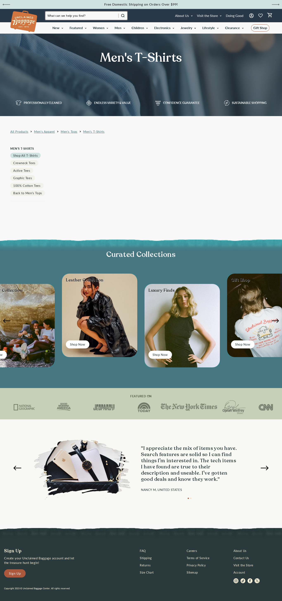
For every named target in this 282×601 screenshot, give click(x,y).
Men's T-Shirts (93, 131)
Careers (192, 551)
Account (239, 572)
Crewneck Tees (24, 163)
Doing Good (234, 16)
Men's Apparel (44, 131)
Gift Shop (260, 28)
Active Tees (21, 170)
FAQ (143, 551)
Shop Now (77, 344)
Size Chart (147, 572)
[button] (57, 28)
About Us (239, 551)
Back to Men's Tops (27, 193)
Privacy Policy (196, 565)
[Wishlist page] (260, 15)
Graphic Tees (22, 178)
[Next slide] (275, 4)
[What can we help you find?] (122, 15)
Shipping (146, 558)
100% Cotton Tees (27, 185)
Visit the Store (243, 565)
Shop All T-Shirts (25, 155)
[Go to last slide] (6, 4)
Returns (145, 565)
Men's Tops (69, 131)
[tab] (188, 498)
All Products (19, 131)
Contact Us (241, 558)
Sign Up (15, 573)
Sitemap (192, 572)
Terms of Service (198, 558)
